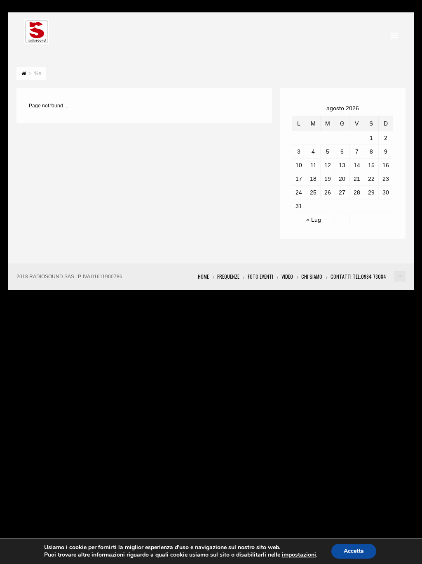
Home (203, 276)
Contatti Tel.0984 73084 (358, 276)
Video (287, 276)
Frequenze (228, 276)
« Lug (313, 219)
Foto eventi (260, 276)
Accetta (354, 551)
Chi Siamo (311, 276)
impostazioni (299, 555)
